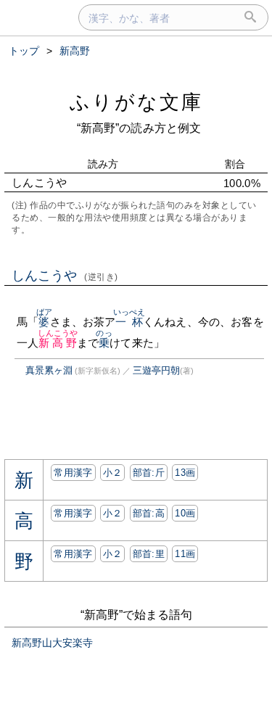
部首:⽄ (149, 472)
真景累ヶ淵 (49, 370)
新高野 (58, 343)
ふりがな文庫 (136, 102)
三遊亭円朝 (156, 370)
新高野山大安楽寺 (52, 642)
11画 (185, 553)
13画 (185, 472)
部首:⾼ (149, 513)
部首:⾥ (149, 553)
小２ (113, 472)
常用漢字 (73, 472)
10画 (185, 513)
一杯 (129, 322)
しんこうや (65, 275)
